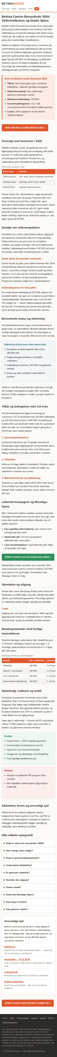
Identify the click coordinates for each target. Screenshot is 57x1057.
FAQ (30, 9)
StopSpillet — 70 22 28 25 (17, 959)
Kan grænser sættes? (17, 909)
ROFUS (51, 1018)
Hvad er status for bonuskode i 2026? (25, 843)
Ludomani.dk (11, 972)
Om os (4, 1018)
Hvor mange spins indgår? (19, 850)
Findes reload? (13, 887)
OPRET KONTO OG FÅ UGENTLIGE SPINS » (28, 557)
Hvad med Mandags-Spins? (20, 894)
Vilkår (14, 9)
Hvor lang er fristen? (16, 902)
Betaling (22, 9)
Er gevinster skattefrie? (18, 872)
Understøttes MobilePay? (19, 865)
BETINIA (13, 3)
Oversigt (6, 9)
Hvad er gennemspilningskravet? (23, 858)
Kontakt (43, 1018)
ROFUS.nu (9, 947)
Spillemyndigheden (14, 981)
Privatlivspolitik (22, 1018)
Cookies (34, 1018)
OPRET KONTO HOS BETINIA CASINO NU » (28, 1003)
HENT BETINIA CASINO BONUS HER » (25, 127)
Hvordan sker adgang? (17, 880)
